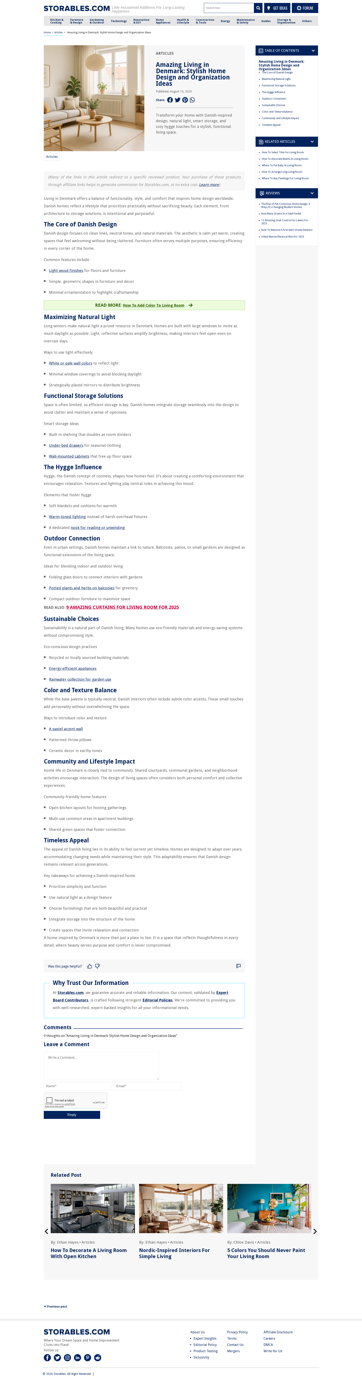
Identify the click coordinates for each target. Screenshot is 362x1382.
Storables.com (71, 992)
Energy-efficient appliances (72, 668)
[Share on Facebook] (170, 100)
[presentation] (46, 1231)
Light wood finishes (66, 270)
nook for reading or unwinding (98, 527)
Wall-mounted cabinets (69, 456)
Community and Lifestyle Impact (280, 118)
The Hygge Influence (273, 92)
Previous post (56, 1306)
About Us (197, 1332)
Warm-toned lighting (67, 516)
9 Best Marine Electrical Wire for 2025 (282, 236)
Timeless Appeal (271, 124)
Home (47, 32)
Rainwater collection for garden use (80, 679)
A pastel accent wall (66, 729)
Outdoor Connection (274, 98)
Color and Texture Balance (277, 111)
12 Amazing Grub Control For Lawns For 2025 (284, 222)
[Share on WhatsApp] (193, 100)
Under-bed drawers (66, 445)
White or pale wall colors (70, 363)
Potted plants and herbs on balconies (81, 588)
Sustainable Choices (273, 105)
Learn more (209, 184)
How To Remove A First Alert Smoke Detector (287, 230)
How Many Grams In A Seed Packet (281, 213)
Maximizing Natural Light (276, 79)
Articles (58, 32)
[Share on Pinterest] (185, 100)
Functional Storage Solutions (279, 85)
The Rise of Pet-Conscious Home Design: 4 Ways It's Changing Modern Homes (285, 206)
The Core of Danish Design (277, 72)
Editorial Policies (157, 1000)
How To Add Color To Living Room (153, 305)
